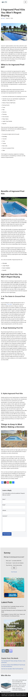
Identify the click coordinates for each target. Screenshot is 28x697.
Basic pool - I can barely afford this (13, 560)
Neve (13, 695)
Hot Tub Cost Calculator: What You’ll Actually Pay (12, 668)
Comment (4, 516)
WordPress (23, 695)
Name (4, 499)
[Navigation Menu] (25, 2)
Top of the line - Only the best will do (14, 565)
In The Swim (9, 304)
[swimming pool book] (14, 633)
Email (4, 504)
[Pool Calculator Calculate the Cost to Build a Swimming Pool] (4, 2)
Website (4, 510)
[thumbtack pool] (14, 597)
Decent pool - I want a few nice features (15, 563)
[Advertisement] (14, 174)
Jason (3, 18)
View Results (14, 571)
